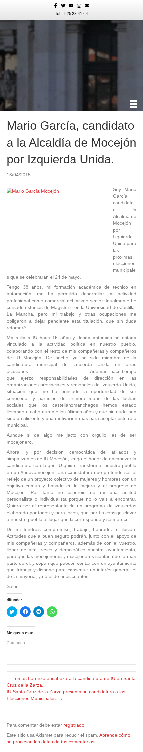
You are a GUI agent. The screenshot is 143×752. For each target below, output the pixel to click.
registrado (73, 725)
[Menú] (133, 104)
